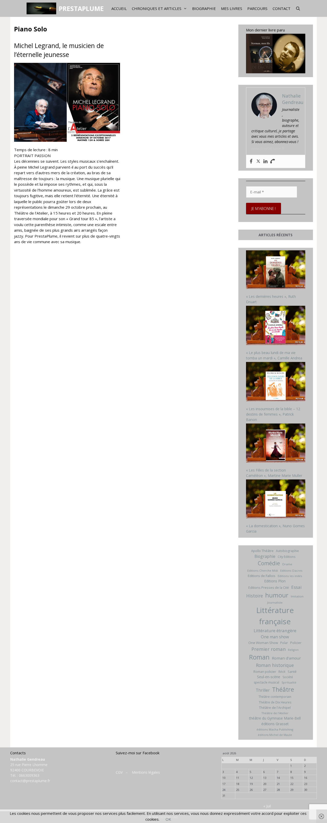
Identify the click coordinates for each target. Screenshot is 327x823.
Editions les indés (290, 576)
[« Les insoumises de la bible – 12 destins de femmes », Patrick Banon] (276, 382)
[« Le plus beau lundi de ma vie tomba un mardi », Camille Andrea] (276, 326)
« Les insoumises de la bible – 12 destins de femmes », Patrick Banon (273, 414)
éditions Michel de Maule (275, 735)
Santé (292, 671)
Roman (259, 657)
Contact (281, 8)
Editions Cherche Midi (262, 570)
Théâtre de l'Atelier (274, 713)
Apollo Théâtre (262, 550)
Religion (293, 650)
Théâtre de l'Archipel (275, 707)
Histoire (254, 596)
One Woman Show (263, 642)
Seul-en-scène (268, 676)
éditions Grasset (275, 723)
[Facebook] (251, 161)
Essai (296, 587)
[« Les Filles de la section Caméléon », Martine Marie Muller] (276, 444)
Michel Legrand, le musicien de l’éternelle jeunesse (59, 50)
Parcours (257, 8)
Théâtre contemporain (275, 697)
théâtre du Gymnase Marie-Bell (275, 718)
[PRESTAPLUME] (43, 8)
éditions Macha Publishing (274, 729)
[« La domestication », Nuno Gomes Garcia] (276, 499)
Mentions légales (146, 772)
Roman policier (264, 671)
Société (288, 677)
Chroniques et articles (156, 8)
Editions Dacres (291, 570)
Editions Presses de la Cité (268, 587)
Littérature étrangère (275, 630)
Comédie (269, 563)
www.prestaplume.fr (268, 148)
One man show (275, 637)
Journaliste (275, 602)
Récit (281, 671)
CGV (119, 772)
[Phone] (272, 161)
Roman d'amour (286, 658)
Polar (284, 643)
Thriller (263, 690)
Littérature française (275, 616)
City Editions (286, 557)
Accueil (119, 8)
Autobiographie (287, 551)
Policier (295, 642)
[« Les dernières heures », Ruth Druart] (276, 270)
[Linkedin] (265, 161)
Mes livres (231, 8)
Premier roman (268, 649)
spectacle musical (266, 682)
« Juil (267, 806)
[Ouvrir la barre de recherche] (298, 8)
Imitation (297, 596)
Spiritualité (289, 682)
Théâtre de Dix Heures (275, 702)
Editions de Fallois (261, 575)
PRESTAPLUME (81, 8)
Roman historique (275, 665)
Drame (287, 564)
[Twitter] (258, 161)
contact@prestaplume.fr (30, 780)
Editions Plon (275, 581)
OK (168, 819)
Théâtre (283, 689)
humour (276, 595)
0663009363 (29, 775)
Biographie (204, 8)
